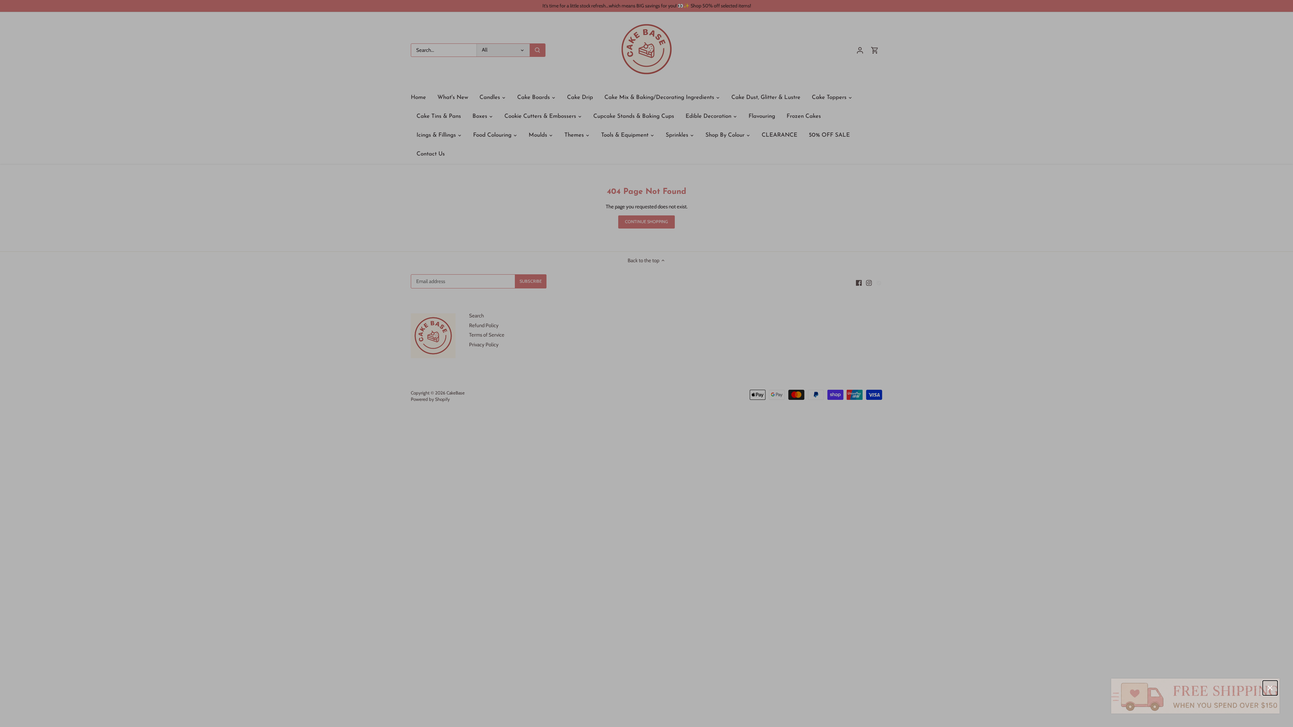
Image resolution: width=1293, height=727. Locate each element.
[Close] (1270, 688)
